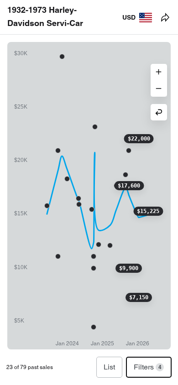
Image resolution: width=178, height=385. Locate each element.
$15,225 (148, 211)
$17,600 (129, 185)
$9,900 (128, 268)
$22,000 (139, 138)
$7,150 (138, 297)
